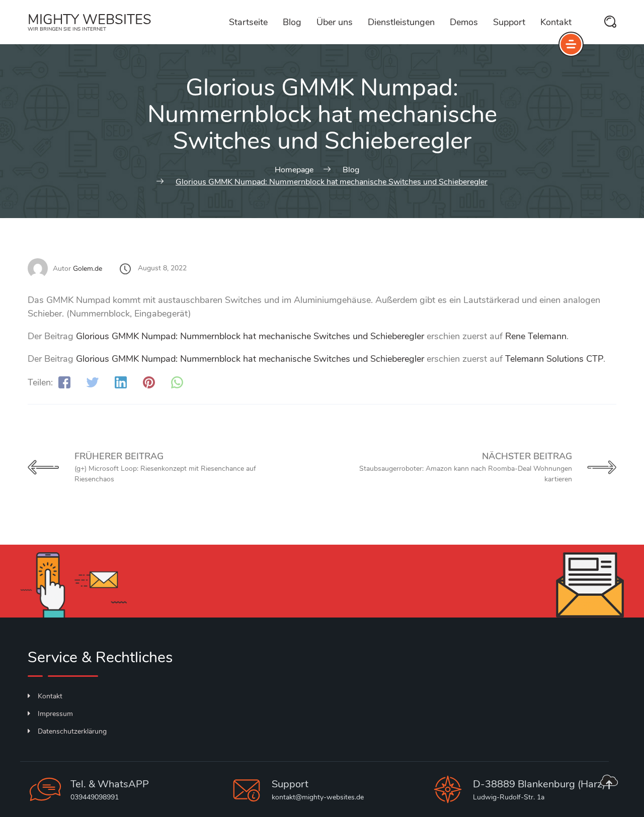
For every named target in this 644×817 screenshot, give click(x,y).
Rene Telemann (536, 336)
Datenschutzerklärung (72, 731)
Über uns (334, 22)
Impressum (55, 714)
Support (509, 22)
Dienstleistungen (401, 22)
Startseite (248, 22)
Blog (292, 22)
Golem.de (87, 268)
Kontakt (556, 22)
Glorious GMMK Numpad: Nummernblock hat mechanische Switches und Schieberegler (250, 336)
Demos (464, 22)
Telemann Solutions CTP (554, 359)
